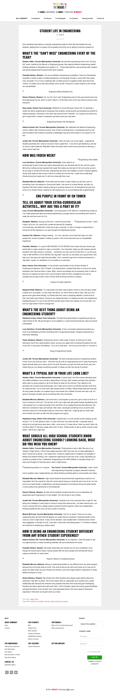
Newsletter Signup (10, 665)
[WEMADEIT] (60, 7)
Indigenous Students (34, 633)
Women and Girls (33, 639)
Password (83, 644)
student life (58, 601)
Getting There (34, 599)
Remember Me (95, 652)
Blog (29, 625)
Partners (7, 628)
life (36, 601)
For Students (33, 622)
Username (83, 636)
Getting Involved (58, 643)
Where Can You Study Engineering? (62, 625)
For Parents (56, 622)
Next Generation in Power (12, 654)
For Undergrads (11, 643)
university (65, 601)
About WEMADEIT (11, 622)
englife (33, 601)
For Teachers (33, 643)
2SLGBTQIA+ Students (35, 636)
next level (47, 601)
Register (91, 661)
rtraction (71, 689)
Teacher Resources (34, 646)
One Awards (8, 652)
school (52, 601)
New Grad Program (10, 657)
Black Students (32, 631)
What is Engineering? (58, 628)
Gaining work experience (12, 646)
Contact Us (9, 662)
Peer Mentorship (10, 649)
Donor (6, 625)
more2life (40, 601)
